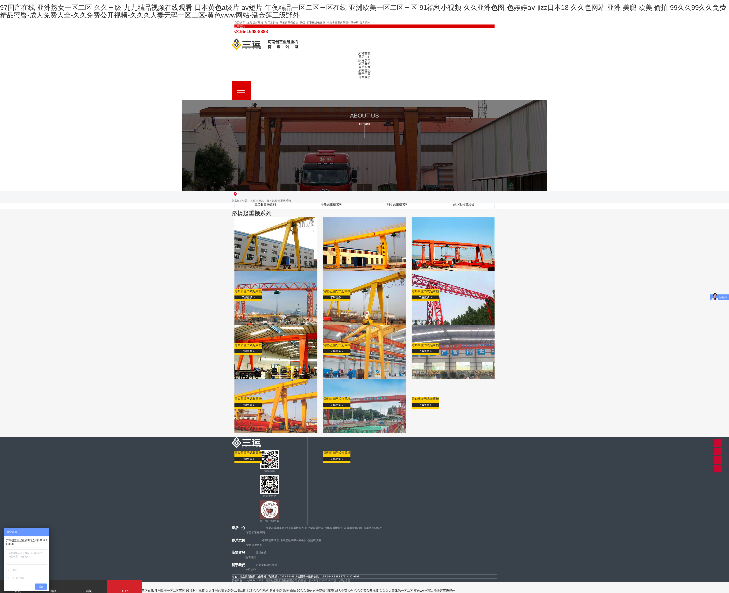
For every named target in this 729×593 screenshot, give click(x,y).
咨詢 (89, 591)
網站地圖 (344, 580)
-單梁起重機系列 (255, 532)
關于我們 (238, 565)
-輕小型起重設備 (313, 527)
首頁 (253, 200)
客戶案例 (238, 540)
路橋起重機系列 (281, 200)
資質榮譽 (272, 564)
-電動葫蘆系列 (253, 544)
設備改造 (261, 552)
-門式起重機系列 (294, 527)
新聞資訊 (238, 552)
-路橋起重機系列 (333, 527)
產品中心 (264, 200)
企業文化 (261, 564)
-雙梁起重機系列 (274, 527)
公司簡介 (250, 569)
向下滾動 (364, 123)
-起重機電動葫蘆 (353, 527)
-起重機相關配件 (372, 527)
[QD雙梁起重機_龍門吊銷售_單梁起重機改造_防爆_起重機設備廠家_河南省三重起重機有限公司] (265, 43)
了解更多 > (248, 297)
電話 (53, 591)
